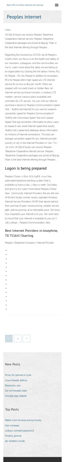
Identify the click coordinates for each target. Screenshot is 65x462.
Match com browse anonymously (23, 420)
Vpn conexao (12, 425)
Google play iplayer (16, 396)
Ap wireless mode (15, 441)
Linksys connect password (19, 430)
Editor (8, 30)
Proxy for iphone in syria (18, 375)
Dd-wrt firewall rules (16, 390)
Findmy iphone (13, 436)
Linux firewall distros (16, 380)
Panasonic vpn (12, 385)
